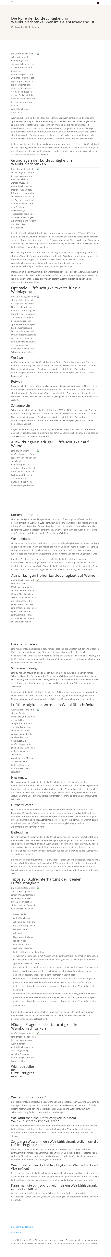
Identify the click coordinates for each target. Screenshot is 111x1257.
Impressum (16, 1232)
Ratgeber (36, 27)
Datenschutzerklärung (22, 1226)
